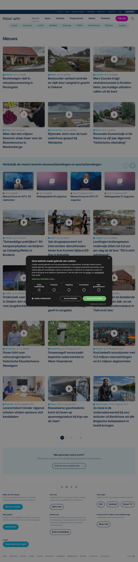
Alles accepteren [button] (94, 298)
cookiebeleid (99, 272)
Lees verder (36, 275)
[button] (69, 279)
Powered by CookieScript (98, 304)
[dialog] (69, 281)
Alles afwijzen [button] (70, 298)
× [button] (108, 258)
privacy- (89, 272)
